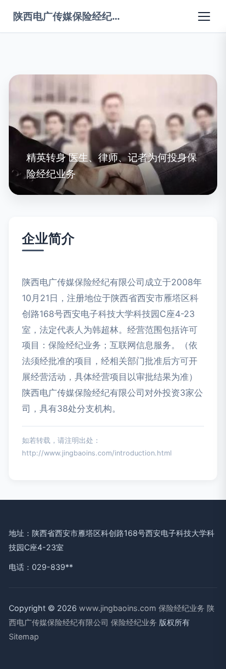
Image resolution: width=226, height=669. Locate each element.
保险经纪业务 (182, 608)
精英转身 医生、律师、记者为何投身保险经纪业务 (111, 165)
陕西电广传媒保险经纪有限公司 (68, 16)
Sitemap (24, 636)
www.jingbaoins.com (117, 608)
